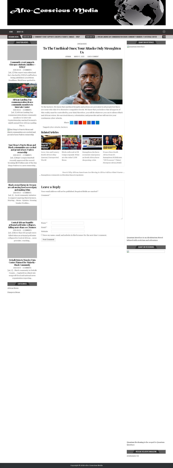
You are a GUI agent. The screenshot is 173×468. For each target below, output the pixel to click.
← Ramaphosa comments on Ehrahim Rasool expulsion (61, 175)
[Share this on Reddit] (84, 122)
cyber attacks (54, 127)
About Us (20, 31)
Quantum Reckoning (135, 442)
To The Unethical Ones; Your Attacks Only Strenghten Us (82, 50)
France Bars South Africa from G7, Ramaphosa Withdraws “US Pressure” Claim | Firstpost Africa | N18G (112, 157)
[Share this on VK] (89, 122)
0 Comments (27, 70)
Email (44, 227)
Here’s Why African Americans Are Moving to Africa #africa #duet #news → (93, 172)
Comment (45, 195)
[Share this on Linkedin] (97, 122)
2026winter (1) (133, 456)
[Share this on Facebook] (76, 122)
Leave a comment (93, 56)
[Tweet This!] (71, 122)
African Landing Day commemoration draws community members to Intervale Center (22, 103)
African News (82, 44)
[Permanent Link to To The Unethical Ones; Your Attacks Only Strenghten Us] (82, 81)
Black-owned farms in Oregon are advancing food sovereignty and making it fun (22, 187)
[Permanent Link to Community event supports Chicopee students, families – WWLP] (22, 53)
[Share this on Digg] (93, 122)
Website (44, 231)
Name (44, 223)
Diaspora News (13, 292)
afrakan (68, 56)
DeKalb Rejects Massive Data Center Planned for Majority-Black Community (22, 262)
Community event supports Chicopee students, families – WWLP (22, 64)
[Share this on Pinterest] (80, 122)
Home (11, 31)
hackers (64, 127)
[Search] (164, 31)
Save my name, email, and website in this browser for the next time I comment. (75, 235)
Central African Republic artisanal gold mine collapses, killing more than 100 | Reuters (22, 225)
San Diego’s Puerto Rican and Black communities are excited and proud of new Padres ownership (22, 149)
